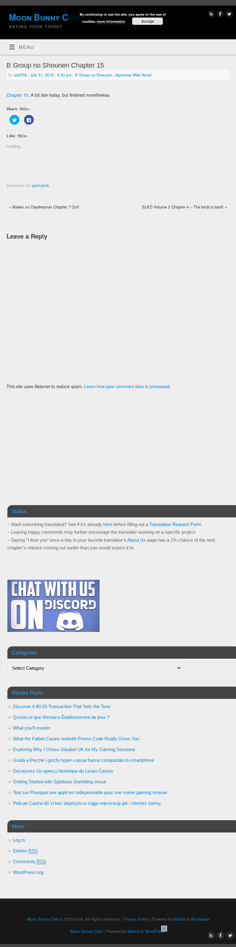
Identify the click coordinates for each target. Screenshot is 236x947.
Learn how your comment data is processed (127, 386)
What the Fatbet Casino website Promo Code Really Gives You (76, 738)
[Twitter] (228, 14)
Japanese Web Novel (133, 75)
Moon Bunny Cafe (43, 919)
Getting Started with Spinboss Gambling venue (59, 781)
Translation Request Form (175, 524)
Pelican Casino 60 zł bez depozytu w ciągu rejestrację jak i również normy (87, 803)
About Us (136, 540)
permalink (40, 185)
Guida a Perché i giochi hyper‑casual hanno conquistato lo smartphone (83, 760)
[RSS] (210, 14)
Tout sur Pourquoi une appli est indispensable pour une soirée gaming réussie (90, 792)
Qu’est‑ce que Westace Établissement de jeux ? (61, 717)
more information (111, 21)
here (107, 524)
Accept (147, 21)
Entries (25, 850)
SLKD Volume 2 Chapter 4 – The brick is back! (184, 207)
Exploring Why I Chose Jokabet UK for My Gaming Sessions (74, 749)
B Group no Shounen (93, 75)
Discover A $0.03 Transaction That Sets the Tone (61, 706)
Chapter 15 (17, 95)
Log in (19, 840)
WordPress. (155, 931)
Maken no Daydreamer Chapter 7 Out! (44, 207)
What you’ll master (31, 728)
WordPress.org (28, 872)
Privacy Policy (136, 919)
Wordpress (200, 919)
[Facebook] (219, 14)
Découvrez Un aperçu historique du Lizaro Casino (63, 771)
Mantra (179, 919)
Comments (29, 861)
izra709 (20, 75)
